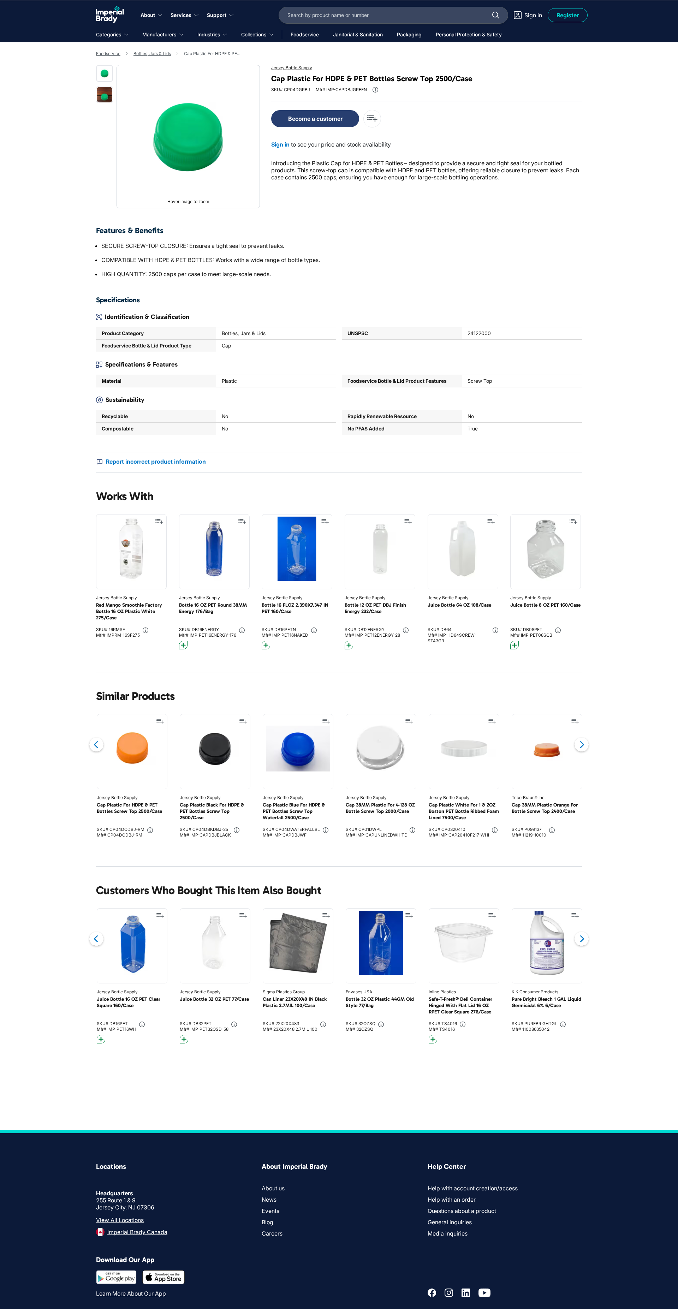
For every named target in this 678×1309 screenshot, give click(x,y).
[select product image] (104, 73)
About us (273, 1188)
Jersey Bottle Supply (291, 67)
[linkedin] (466, 1293)
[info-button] (375, 90)
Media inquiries (448, 1233)
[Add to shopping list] (159, 521)
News (269, 1199)
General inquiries (450, 1222)
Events (270, 1210)
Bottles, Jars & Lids (152, 53)
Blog (267, 1222)
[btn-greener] (183, 645)
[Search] (495, 15)
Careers (272, 1233)
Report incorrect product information (156, 461)
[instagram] (449, 1293)
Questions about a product (462, 1210)
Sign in (280, 144)
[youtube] (484, 1293)
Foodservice (108, 53)
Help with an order (452, 1199)
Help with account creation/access (473, 1188)
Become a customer (315, 118)
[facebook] (432, 1293)
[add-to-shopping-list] (372, 118)
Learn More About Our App (131, 1293)
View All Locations (120, 1220)
